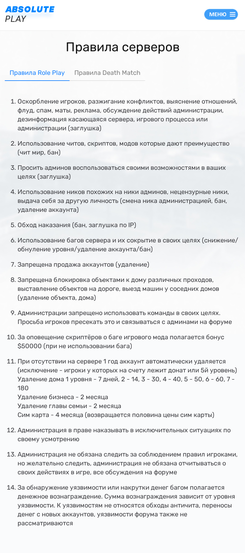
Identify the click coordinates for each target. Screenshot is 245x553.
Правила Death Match (107, 72)
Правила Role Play (37, 72)
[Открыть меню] (221, 15)
